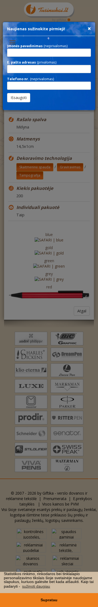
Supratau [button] (49, 600)
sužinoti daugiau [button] (36, 586)
